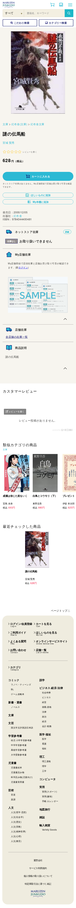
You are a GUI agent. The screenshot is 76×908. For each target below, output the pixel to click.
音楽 (13, 794)
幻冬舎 (18, 216)
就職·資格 (47, 706)
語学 (42, 680)
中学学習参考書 (19, 744)
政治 (44, 716)
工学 (44, 770)
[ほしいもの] (61, 5)
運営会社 (38, 860)
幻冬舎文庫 (37, 124)
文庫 (5, 124)
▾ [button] (21, 13)
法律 (44, 711)
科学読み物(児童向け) (22, 777)
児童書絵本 (16, 767)
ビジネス (46, 697)
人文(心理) (16, 836)
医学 (44, 738)
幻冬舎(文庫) (19, 124)
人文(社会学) (17, 816)
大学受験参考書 (19, 754)
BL (12, 689)
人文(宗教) (16, 826)
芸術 (11, 790)
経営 (44, 702)
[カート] (52, 5)
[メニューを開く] (70, 4)
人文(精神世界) (18, 831)
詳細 (67, 231)
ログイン (23, 267)
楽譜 (13, 799)
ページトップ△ (60, 610)
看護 (44, 743)
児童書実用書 (17, 781)
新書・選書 (15, 702)
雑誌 (42, 817)
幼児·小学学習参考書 (21, 740)
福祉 (44, 748)
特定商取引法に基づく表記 (38, 883)
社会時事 (46, 692)
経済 (44, 721)
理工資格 (46, 761)
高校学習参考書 (19, 749)
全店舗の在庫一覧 (17, 337)
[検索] (69, 13)
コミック (13, 680)
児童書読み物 (17, 772)
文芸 (11, 723)
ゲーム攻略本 (17, 694)
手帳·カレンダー (50, 801)
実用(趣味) (47, 796)
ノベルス (15, 706)
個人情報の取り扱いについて (38, 876)
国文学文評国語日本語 (22, 727)
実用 (42, 787)
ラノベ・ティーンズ (21, 684)
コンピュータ (47, 779)
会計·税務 (47, 726)
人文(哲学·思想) (19, 812)
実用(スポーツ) (49, 791)
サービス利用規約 (38, 868)
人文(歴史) (16, 821)
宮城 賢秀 (8, 142)
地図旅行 (44, 809)
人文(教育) (16, 840)
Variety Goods (49, 829)
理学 (44, 765)
